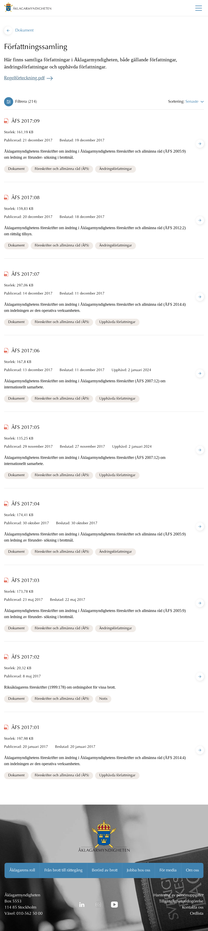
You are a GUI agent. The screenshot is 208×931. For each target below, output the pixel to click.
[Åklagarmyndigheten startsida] (27, 8)
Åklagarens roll (22, 870)
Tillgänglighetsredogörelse (181, 901)
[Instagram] (98, 904)
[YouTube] (114, 904)
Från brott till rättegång (63, 870)
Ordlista (196, 914)
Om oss (192, 870)
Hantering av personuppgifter (178, 895)
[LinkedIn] (82, 904)
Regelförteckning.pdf (24, 78)
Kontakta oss (192, 908)
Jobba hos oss (138, 870)
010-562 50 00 (29, 914)
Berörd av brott (104, 870)
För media (168, 870)
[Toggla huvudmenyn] (198, 8)
